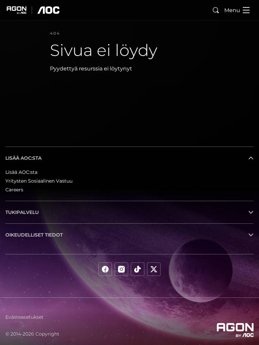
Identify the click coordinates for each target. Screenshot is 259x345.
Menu (232, 10)
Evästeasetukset (24, 317)
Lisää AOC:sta (21, 172)
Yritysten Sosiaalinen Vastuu (39, 181)
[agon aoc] (33, 10)
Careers (14, 190)
